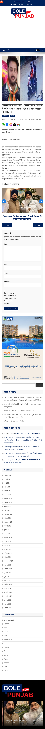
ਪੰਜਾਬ (12, 116)
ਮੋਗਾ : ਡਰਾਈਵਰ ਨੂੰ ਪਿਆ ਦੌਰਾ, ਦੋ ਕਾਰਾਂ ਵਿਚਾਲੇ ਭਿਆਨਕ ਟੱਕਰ (39, 261)
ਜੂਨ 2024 (7, 612)
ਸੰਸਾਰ (5, 663)
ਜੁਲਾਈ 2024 (7, 608)
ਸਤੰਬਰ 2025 (8, 554)
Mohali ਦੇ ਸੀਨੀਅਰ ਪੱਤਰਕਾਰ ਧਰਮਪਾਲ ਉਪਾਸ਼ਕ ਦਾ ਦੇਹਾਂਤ (22, 254)
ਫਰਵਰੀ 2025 (8, 581)
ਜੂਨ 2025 (7, 565)
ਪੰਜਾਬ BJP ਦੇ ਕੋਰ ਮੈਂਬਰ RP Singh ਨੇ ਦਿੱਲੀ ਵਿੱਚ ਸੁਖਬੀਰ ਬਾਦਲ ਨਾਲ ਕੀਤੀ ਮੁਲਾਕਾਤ (22, 441)
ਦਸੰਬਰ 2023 (8, 635)
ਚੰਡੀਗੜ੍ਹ (5, 116)
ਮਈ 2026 (7, 522)
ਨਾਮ (5, 300)
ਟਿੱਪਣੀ (6, 280)
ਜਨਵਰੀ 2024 (8, 632)
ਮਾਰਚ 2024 (7, 624)
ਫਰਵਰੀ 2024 (8, 628)
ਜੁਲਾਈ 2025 (7, 561)
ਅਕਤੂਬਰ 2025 (8, 550)
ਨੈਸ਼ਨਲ (6, 695)
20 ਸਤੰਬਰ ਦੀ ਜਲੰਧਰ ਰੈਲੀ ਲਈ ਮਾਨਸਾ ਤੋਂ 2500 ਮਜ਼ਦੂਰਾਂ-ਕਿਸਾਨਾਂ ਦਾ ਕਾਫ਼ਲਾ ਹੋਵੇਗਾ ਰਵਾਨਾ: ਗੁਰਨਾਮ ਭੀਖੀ (22, 451)
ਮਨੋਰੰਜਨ (6, 706)
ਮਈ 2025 (7, 569)
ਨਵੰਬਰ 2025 (8, 546)
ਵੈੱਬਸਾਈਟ (6, 317)
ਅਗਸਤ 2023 (8, 643)
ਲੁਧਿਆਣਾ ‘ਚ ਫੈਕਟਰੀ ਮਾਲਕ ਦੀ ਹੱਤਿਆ (15, 457)
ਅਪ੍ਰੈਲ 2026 (8, 526)
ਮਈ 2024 (7, 616)
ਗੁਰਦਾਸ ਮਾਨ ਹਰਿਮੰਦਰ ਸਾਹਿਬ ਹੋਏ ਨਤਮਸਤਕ (27, 469)
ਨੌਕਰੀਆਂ (6, 698)
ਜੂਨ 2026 (7, 519)
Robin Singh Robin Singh (12, 473)
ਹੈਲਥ (5, 671)
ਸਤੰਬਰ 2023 (8, 639)
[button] (4, 216)
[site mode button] (37, 50)
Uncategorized (9, 656)
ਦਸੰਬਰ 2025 (8, 542)
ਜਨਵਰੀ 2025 (8, 585)
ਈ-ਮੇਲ (6, 309)
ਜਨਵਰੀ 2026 (8, 538)
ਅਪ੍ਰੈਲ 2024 (8, 620)
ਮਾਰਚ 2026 (7, 530)
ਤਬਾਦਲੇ (6, 691)
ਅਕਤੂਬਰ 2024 (8, 597)
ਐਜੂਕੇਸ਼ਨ (6, 659)
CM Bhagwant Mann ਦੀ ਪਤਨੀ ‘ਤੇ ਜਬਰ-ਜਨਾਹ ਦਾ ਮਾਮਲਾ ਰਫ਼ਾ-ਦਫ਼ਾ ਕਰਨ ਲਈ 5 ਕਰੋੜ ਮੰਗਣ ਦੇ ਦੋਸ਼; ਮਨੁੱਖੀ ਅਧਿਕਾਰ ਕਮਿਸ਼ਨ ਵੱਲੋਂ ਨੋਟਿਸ (23, 434)
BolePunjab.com (21, 119)
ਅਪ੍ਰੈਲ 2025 (8, 573)
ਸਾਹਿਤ (6, 667)
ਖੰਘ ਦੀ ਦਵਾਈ (8, 675)
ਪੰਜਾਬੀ (15, 4)
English (29, 4)
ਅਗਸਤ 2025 (8, 558)
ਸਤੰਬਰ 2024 (8, 600)
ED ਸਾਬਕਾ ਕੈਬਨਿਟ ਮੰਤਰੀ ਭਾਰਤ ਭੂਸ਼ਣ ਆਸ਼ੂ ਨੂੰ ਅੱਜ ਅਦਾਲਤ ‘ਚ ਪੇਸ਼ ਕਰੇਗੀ (8, 261)
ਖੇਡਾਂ (5, 679)
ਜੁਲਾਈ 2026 (7, 515)
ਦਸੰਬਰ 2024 (8, 589)
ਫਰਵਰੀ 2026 (8, 534)
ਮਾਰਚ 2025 (7, 577)
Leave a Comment (36, 119)
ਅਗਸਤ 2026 (8, 511)
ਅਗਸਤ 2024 (8, 604)
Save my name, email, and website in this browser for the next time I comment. (10, 334)
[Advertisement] (22, 35)
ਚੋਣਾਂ (5, 687)
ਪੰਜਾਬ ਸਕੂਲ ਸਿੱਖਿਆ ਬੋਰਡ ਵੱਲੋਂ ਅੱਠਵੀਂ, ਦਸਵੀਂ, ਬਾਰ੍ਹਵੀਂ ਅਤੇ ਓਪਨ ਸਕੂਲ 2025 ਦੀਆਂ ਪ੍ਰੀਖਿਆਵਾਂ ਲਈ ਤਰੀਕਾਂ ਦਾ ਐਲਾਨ (23, 475)
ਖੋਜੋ (39, 421)
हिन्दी (22, 4)
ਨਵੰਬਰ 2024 (8, 593)
